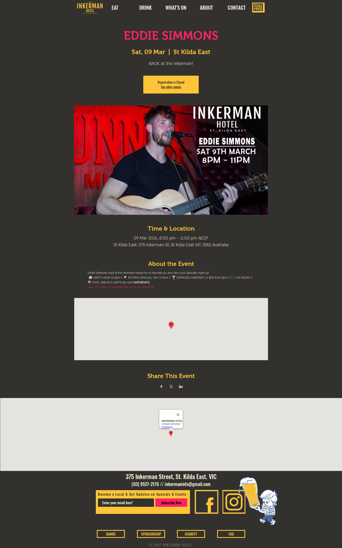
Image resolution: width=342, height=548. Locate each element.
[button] (206, 7)
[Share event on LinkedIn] (181, 386)
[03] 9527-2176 (145, 484)
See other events (171, 87)
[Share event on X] (171, 386)
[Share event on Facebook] (161, 386)
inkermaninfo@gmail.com (188, 484)
